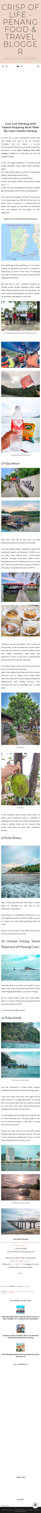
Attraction (13, 1291)
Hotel (21, 1291)
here (7, 184)
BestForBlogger (21, 1511)
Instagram (26, 1261)
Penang (4, 1293)
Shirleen (13, 1264)
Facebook (16, 1261)
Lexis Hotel (30, 1291)
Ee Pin (20, 1264)
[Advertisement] (20, 93)
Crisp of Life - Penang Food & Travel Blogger (20, 29)
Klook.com (5, 1505)
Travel (11, 1293)
